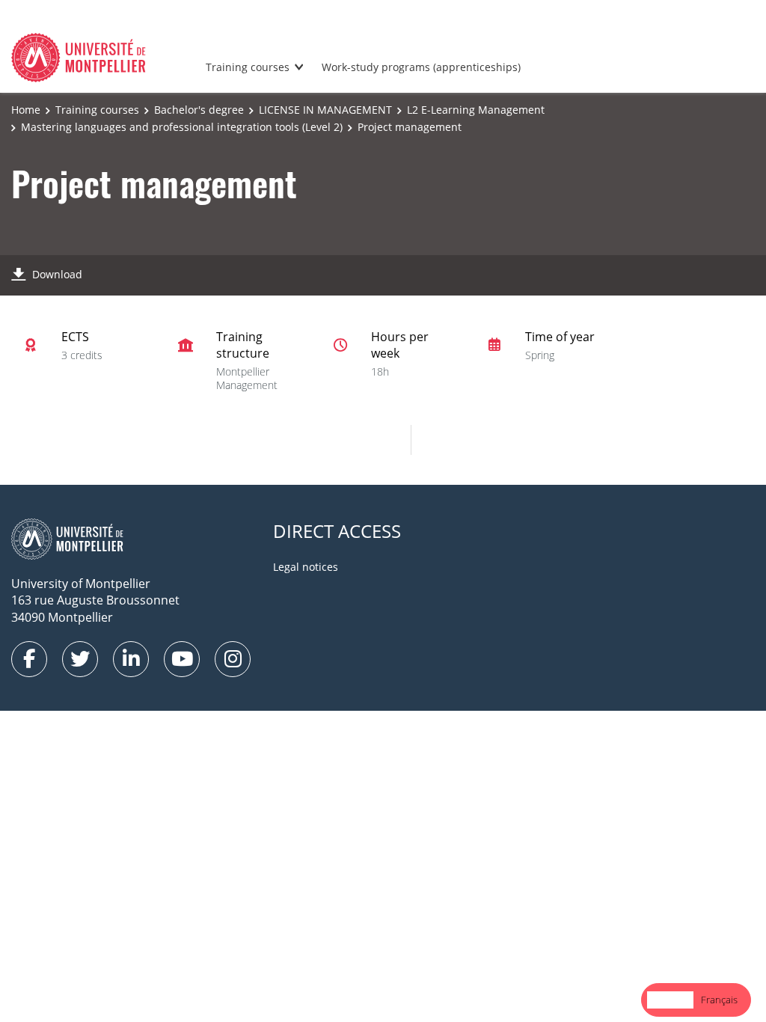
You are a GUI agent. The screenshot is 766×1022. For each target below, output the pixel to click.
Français (719, 999)
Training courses (247, 67)
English (670, 999)
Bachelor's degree (199, 109)
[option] (719, 1000)
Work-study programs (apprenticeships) (421, 67)
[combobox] (670, 1000)
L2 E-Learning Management (476, 109)
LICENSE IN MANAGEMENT (325, 109)
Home (25, 109)
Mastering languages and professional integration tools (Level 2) (182, 127)
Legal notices (305, 567)
